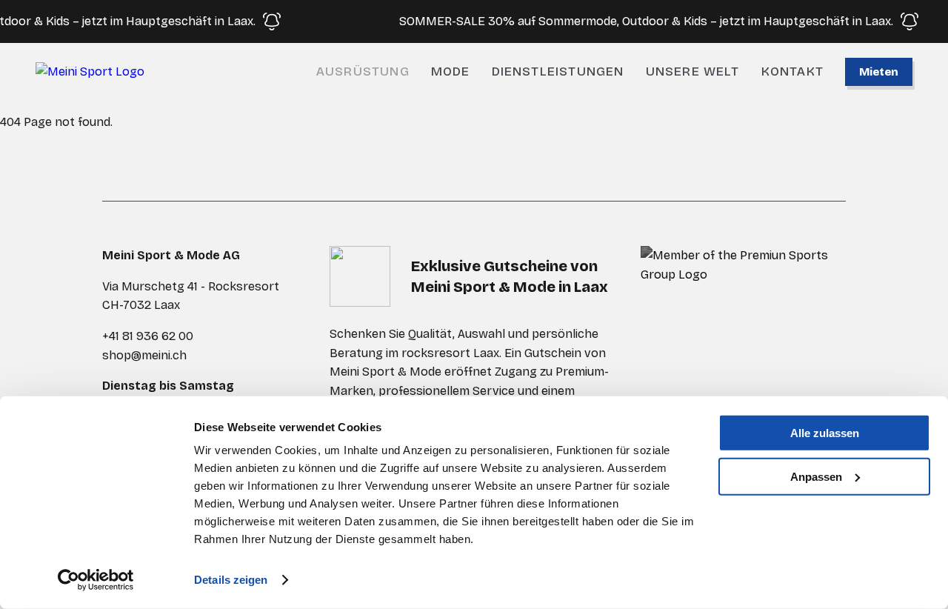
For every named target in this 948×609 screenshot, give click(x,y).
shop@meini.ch (144, 355)
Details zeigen (230, 579)
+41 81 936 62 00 (147, 336)
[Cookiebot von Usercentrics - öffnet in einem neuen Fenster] (96, 580)
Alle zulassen (824, 433)
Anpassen (816, 476)
